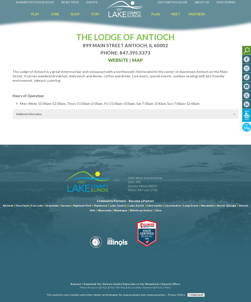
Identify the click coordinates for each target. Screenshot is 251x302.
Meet (175, 14)
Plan (155, 14)
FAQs (104, 287)
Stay (95, 14)
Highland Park (82, 205)
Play (35, 14)
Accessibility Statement (141, 287)
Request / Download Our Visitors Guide (96, 284)
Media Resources (89, 287)
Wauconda (105, 210)
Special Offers (171, 284)
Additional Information (29, 114)
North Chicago (226, 205)
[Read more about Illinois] (117, 249)
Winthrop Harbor (141, 210)
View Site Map (118, 287)
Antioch (8, 205)
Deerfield (22, 205)
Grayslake (52, 205)
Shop (75, 14)
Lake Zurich (136, 205)
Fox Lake (37, 205)
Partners (197, 14)
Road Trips (70, 2)
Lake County (117, 205)
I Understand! (196, 295)
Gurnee (66, 205)
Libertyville (154, 205)
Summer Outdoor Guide (35, 2)
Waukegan (121, 210)
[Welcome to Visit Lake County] (127, 16)
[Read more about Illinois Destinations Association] (147, 249)
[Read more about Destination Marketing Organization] (96, 249)
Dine (55, 14)
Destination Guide (172, 2)
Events (92, 2)
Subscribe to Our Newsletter (141, 284)
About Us (202, 2)
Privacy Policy (163, 287)
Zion (158, 210)
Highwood (100, 205)
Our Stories (225, 2)
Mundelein (208, 205)
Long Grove (190, 205)
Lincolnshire (173, 205)
